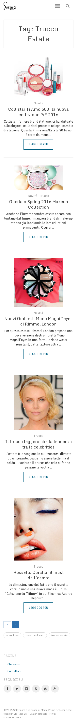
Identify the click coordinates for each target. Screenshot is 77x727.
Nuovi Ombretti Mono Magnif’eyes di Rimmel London (38, 321)
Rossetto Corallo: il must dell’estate (38, 575)
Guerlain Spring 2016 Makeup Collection (38, 204)
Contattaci (14, 671)
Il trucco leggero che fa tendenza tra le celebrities (38, 444)
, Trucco (43, 196)
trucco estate (59, 635)
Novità (38, 103)
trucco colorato (35, 635)
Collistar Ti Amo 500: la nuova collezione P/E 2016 (38, 112)
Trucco (38, 436)
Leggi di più (38, 144)
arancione (12, 635)
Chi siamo (14, 664)
